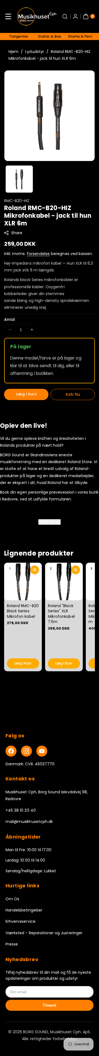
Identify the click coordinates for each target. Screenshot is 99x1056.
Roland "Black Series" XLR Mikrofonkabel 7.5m (61, 614)
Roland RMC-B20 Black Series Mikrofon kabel (23, 611)
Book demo (49, 522)
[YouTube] (41, 751)
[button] (8, 16)
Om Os (12, 899)
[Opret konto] (75, 16)
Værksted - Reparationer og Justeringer (44, 933)
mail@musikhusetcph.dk (29, 821)
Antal (9, 319)
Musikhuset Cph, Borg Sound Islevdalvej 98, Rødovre (47, 795)
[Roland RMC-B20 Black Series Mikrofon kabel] (23, 581)
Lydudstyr (34, 51)
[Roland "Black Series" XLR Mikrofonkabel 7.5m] (64, 581)
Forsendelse (38, 253)
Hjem (13, 51)
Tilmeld (49, 1005)
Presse (12, 944)
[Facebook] (11, 751)
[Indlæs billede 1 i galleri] (19, 179)
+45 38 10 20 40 (21, 810)
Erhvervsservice (20, 921)
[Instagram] (26, 751)
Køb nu (73, 394)
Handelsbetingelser (24, 910)
